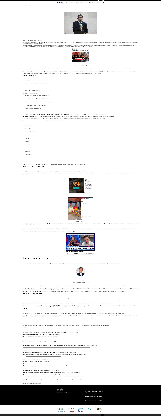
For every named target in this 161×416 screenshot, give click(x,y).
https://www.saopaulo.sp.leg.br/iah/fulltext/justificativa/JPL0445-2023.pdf (35, 336)
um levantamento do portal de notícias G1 (58, 71)
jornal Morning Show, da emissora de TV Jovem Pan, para (58, 228)
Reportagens (82, 2)
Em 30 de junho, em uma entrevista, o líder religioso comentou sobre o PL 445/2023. (36, 223)
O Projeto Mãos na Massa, (27, 175)
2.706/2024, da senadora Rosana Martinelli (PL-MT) (56, 305)
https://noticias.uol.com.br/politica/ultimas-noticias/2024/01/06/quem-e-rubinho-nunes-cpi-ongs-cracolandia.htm (42, 365)
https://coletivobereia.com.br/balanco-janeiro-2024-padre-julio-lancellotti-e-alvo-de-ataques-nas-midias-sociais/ (41, 370)
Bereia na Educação (92, 2)
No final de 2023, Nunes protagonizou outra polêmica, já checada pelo (35, 288)
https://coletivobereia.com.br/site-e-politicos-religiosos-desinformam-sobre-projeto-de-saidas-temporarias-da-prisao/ (42, 374)
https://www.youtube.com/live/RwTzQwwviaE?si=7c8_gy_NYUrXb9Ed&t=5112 (35, 359)
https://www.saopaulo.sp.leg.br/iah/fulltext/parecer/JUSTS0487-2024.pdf (35, 339)
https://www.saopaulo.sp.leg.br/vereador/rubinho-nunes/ (32, 330)
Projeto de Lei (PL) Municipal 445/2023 (41, 42)
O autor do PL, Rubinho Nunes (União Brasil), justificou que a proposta (34, 116)
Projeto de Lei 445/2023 (27, 80)
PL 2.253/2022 (105, 303)
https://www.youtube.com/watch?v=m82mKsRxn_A (31, 361)
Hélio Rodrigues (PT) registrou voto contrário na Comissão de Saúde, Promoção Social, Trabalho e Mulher (51, 114)
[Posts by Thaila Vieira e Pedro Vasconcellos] (23, 5)
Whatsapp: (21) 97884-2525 (62, 393)
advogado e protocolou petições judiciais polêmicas (36, 285)
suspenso (45, 68)
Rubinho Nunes (41, 263)
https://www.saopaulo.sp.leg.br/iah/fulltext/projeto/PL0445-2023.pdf (34, 341)
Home (67, 2)
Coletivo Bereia (71, 2)
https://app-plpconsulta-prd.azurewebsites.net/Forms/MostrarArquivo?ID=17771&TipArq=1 (37, 334)
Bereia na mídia (99, 2)
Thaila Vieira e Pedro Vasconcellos (29, 5)
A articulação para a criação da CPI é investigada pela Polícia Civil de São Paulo (35, 291)
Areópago (86, 2)
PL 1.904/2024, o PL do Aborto (49, 303)
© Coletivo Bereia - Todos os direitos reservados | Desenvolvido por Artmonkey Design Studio (71, 414)
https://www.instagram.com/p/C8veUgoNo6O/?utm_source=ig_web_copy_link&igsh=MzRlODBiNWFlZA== (43, 356)
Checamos (77, 2)
